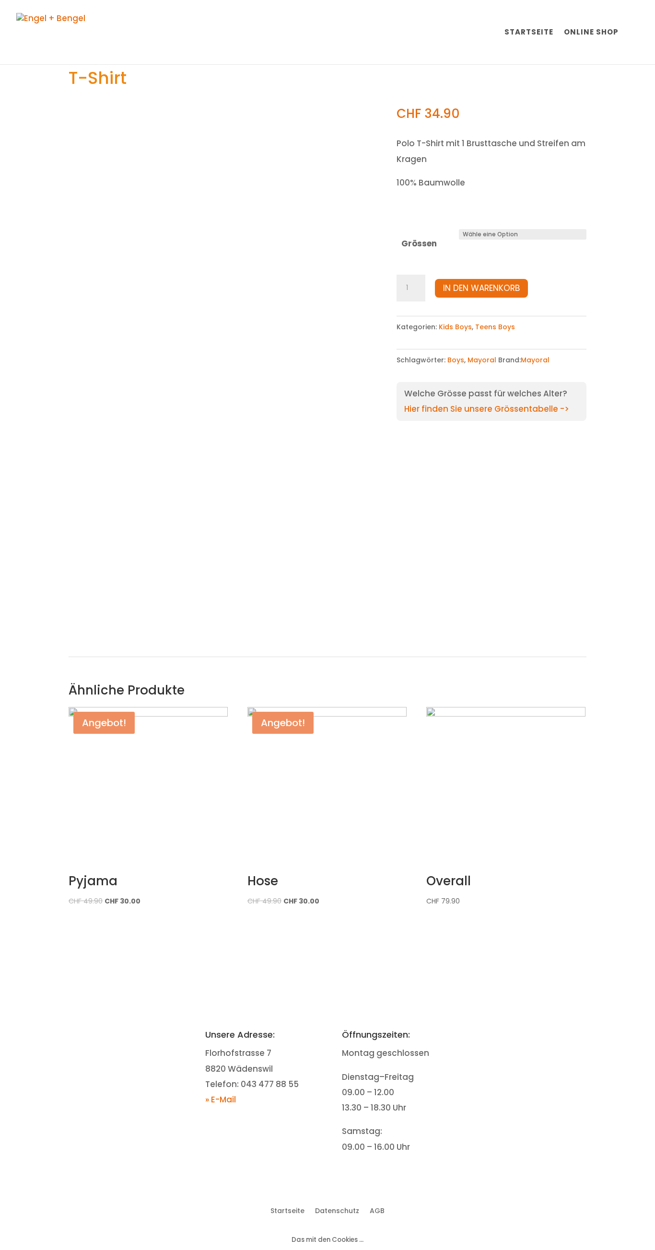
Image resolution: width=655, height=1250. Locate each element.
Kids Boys (455, 327)
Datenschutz (337, 1210)
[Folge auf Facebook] (522, 1036)
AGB (377, 1210)
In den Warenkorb (481, 288)
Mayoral (482, 360)
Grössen (419, 243)
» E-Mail (220, 1099)
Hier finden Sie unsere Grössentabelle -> (486, 409)
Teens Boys (495, 327)
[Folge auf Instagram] (542, 1036)
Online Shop (591, 33)
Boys (455, 360)
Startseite (528, 33)
